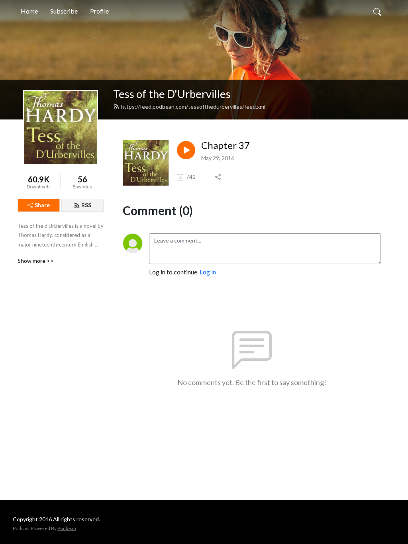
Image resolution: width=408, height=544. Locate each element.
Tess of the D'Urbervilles (172, 93)
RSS (86, 205)
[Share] (218, 177)
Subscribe (64, 11)
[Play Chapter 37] (186, 150)
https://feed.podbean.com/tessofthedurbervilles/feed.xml (193, 106)
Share (42, 205)
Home (29, 11)
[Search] (377, 11)
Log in (208, 272)
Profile (99, 11)
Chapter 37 (225, 145)
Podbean (66, 528)
